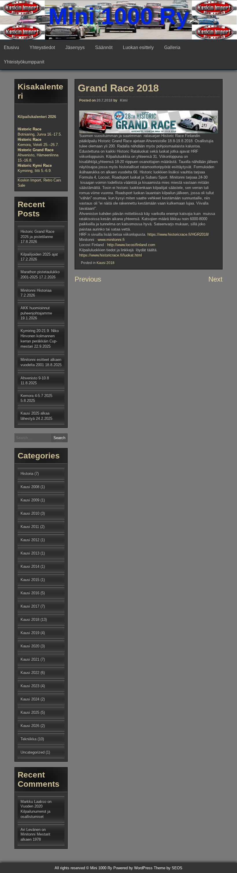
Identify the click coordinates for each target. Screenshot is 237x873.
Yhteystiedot (42, 47)
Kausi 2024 (30, 699)
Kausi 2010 (30, 513)
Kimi (123, 100)
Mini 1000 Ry (118, 16)
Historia (27, 473)
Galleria (172, 47)
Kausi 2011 (30, 526)
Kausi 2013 (30, 553)
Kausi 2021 (30, 659)
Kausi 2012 (30, 540)
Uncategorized (33, 752)
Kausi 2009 (30, 500)
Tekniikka (28, 739)
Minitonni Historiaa (36, 290)
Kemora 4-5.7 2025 (36, 396)
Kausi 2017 (30, 606)
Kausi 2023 (30, 686)
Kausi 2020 (30, 646)
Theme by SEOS (168, 868)
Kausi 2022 (30, 672)
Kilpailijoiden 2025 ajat (39, 254)
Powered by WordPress (133, 868)
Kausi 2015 (30, 580)
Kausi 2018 (105, 263)
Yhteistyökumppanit (24, 61)
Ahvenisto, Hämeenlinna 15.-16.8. (38, 155)
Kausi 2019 (30, 633)
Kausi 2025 (30, 712)
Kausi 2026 (30, 726)
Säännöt (103, 47)
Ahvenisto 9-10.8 (35, 378)
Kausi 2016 (30, 593)
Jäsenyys (75, 47)
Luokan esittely (138, 47)
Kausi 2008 (30, 487)
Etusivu (11, 47)
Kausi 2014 (30, 566)
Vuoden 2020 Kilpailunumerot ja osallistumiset (35, 811)
